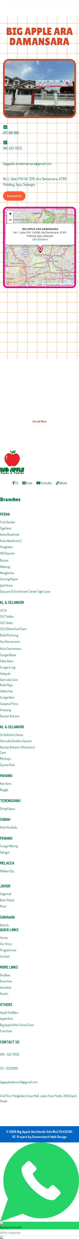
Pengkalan (6, 547)
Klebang (5, 567)
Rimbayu (5, 759)
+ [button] (10, 213)
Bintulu (4, 925)
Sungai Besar (8, 655)
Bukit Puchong (9, 635)
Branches (6, 981)
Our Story (6, 944)
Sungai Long (7, 667)
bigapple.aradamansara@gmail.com (27, 163)
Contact (5, 956)
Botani (4, 560)
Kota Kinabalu (8, 827)
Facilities (5, 975)
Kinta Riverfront (9, 534)
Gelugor (5, 852)
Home (3, 938)
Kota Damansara (10, 649)
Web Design (58, 1137)
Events (4, 994)
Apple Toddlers (9, 1012)
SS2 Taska (6, 623)
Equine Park (7, 765)
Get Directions (40, 239)
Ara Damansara (10, 641)
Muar (3, 906)
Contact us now (37, 404)
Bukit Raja (6, 685)
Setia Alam (7, 661)
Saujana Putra (9, 704)
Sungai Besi (7, 697)
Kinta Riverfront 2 (11, 541)
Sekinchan (6, 691)
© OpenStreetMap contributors (58, 284)
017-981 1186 (11, 133)
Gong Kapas (7, 809)
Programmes (8, 950)
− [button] (10, 219)
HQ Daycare (7, 553)
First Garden (7, 522)
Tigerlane (5, 528)
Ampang (5, 710)
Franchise (6, 1031)
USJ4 (3, 610)
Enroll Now (39, 421)
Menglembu (7, 573)
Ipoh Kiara (6, 585)
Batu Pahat (7, 900)
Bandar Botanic (10, 716)
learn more (55, 404)
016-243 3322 (12, 148)
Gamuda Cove (9, 680)
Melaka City (7, 871)
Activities (5, 987)
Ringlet (4, 790)
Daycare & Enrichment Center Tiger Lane (25, 591)
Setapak (5, 674)
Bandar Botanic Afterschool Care (17, 750)
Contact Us (14, 196)
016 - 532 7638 (9, 1054)
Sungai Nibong (9, 846)
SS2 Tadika (7, 616)
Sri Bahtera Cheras (11, 735)
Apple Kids (6, 1019)
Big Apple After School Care (17, 1025)
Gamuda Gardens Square (15, 741)
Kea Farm (6, 784)
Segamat (5, 894)
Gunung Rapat (9, 579)
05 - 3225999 (9, 1068)
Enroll (50, 395)
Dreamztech (41, 1137)
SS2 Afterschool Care (13, 629)
